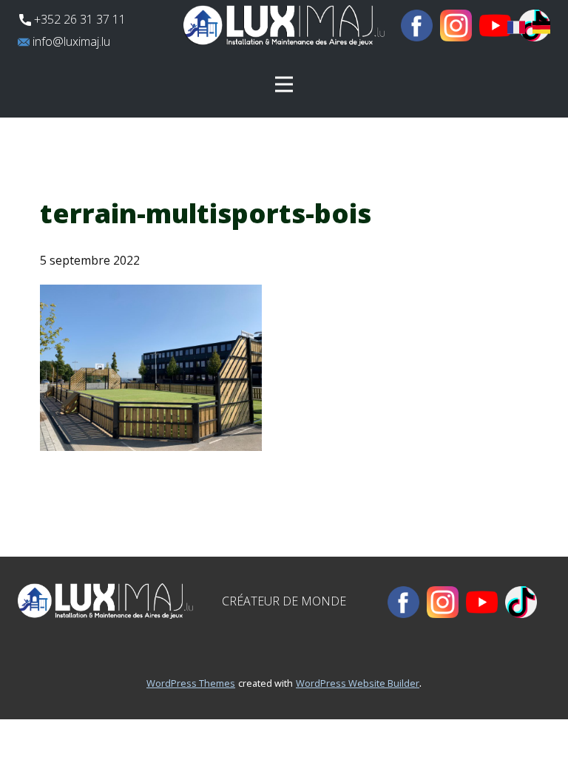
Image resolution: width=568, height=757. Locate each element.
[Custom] (521, 602)
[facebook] (417, 25)
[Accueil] (284, 25)
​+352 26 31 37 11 (78, 19)
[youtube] (495, 25)
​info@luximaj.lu (70, 41)
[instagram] (456, 25)
